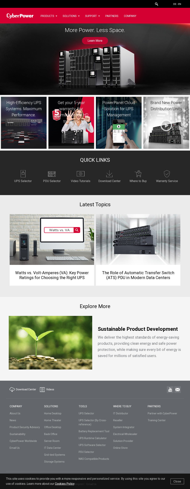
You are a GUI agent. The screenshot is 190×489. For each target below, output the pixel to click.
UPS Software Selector (92, 445)
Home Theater (52, 420)
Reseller (118, 420)
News (13, 420)
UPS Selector (86, 413)
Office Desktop (52, 427)
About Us (15, 413)
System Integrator (124, 427)
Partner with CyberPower (162, 413)
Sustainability (17, 434)
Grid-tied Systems (54, 454)
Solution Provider (123, 440)
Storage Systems (54, 461)
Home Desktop (52, 413)
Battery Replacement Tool (94, 431)
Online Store (120, 447)
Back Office (50, 434)
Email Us (15, 447)
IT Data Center (52, 447)
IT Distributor (120, 413)
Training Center (157, 420)
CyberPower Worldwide (23, 440)
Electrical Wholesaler (125, 434)
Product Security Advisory (25, 427)
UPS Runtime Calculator (93, 438)
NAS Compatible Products (94, 458)
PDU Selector (86, 451)
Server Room (52, 440)
